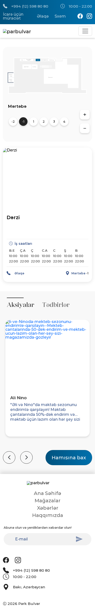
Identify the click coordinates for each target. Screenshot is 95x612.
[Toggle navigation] (85, 31)
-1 (23, 121)
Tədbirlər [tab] (56, 304)
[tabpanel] (47, 389)
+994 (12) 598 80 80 (29, 6)
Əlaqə (43, 16)
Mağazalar (47, 501)
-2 (13, 121)
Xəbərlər (47, 508)
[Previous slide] (9, 457)
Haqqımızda (47, 515)
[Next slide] (26, 457)
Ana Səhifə (47, 493)
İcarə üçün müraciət (13, 16)
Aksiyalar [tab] (20, 304)
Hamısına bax (69, 458)
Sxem (60, 16)
